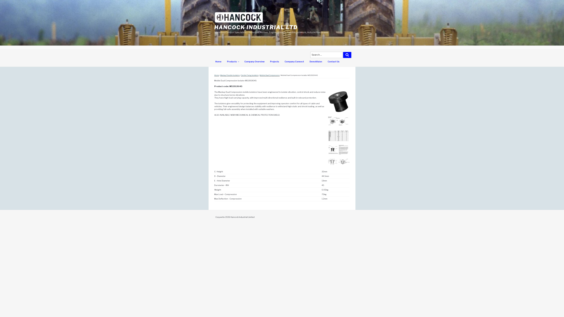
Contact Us (333, 61)
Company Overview (254, 61)
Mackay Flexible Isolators (230, 75)
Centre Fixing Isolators (249, 75)
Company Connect (294, 61)
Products (232, 61)
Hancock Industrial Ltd (256, 27)
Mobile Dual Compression (270, 75)
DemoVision (316, 61)
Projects (274, 61)
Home (218, 61)
